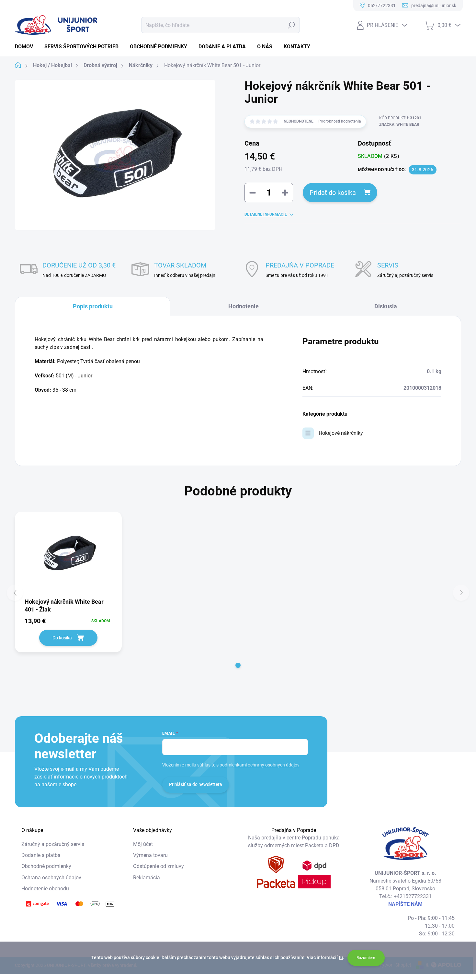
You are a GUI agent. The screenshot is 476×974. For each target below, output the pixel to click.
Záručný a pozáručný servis (52, 844)
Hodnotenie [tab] (243, 306)
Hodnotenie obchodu (45, 888)
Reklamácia (146, 877)
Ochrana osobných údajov (51, 877)
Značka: (399, 124)
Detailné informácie (265, 214)
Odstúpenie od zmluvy (158, 866)
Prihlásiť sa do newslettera (195, 784)
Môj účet (143, 844)
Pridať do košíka (333, 192)
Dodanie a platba (41, 855)
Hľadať (292, 25)
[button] (238, 665)
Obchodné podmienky (46, 866)
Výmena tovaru (150, 855)
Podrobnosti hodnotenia (339, 121)
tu (341, 957)
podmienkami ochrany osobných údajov (260, 764)
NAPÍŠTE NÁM (405, 904)
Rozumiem (366, 958)
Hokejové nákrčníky (341, 433)
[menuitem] (26, 46)
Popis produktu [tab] (93, 306)
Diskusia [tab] (385, 306)
